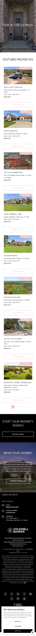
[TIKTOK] (11, 598)
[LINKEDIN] (18, 594)
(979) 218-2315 (10, 512)
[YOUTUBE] (30, 594)
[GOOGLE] (18, 598)
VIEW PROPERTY (18, 105)
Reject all (18, 621)
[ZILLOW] (24, 598)
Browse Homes (18, 434)
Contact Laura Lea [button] (18, 481)
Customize (18, 626)
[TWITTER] (24, 594)
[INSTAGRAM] (11, 594)
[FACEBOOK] (5, 594)
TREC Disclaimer (18, 546)
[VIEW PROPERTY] (18, 103)
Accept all (18, 631)
